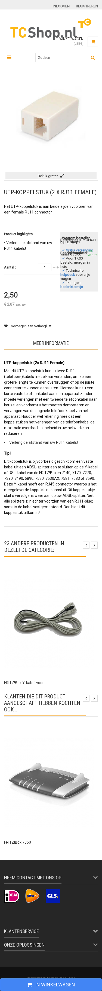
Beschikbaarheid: (74, 253)
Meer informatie (51, 343)
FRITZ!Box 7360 (17, 842)
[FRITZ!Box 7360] (49, 731)
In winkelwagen (54, 984)
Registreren (87, 6)
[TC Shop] (51, 40)
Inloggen (61, 6)
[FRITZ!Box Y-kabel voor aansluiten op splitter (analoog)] (49, 571)
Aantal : (10, 267)
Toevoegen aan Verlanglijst (30, 326)
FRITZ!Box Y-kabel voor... (25, 683)
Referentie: (68, 240)
